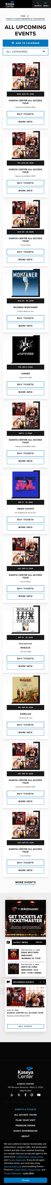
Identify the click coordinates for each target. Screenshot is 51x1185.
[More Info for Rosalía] (25, 619)
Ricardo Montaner (25, 307)
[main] (25, 525)
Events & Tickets (25, 1109)
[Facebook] (25, 1094)
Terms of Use (36, 1157)
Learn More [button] (28, 1173)
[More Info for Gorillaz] (25, 689)
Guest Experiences (25, 1131)
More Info (25, 121)
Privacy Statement (17, 1160)
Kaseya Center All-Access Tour (25, 102)
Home (23, 16)
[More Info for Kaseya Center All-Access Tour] (25, 76)
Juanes (25, 373)
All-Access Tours (25, 1115)
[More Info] (25, 1006)
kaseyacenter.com (12, 1166)
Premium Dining (25, 1125)
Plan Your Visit (25, 1120)
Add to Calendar (27, 43)
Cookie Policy (22, 1157)
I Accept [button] (25, 1180)
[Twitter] (18, 1094)
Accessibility (12, 1095)
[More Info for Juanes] (25, 349)
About (25, 1136)
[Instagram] (31, 1094)
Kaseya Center (10, 4)
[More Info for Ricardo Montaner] (25, 283)
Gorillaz (25, 714)
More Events (25, 882)
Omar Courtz (25, 508)
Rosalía (25, 647)
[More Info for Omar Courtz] (25, 484)
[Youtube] (39, 1094)
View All (39, 942)
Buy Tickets (25, 114)
